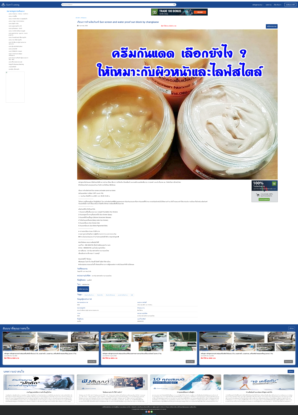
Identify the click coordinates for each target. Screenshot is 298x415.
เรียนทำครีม (100, 295)
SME (132, 295)
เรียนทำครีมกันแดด (110, 295)
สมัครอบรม (271, 26)
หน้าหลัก (78, 17)
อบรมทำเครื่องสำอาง (123, 295)
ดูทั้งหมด (292, 328)
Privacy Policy (153, 414)
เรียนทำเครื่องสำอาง (89, 295)
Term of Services (145, 414)
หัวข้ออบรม (83, 17)
